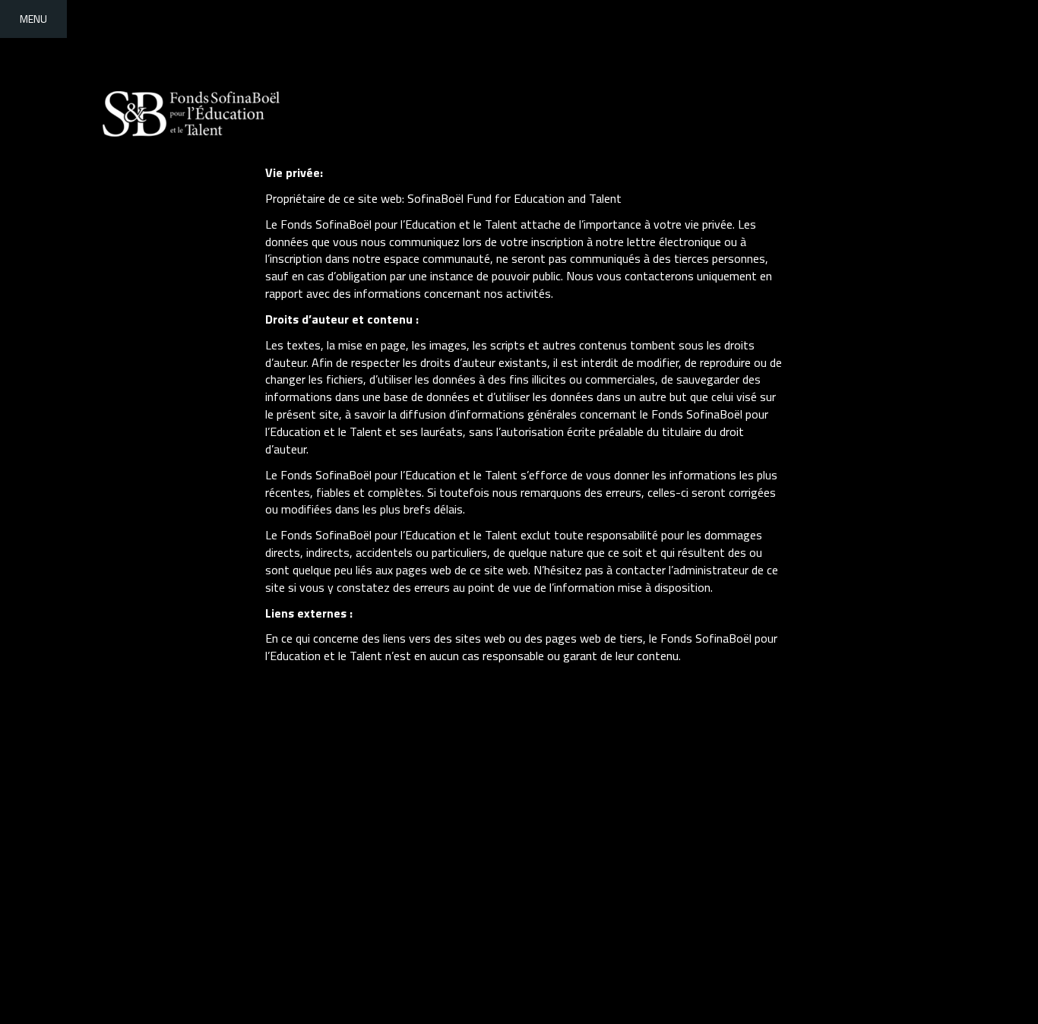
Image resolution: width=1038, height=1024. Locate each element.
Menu (33, 19)
